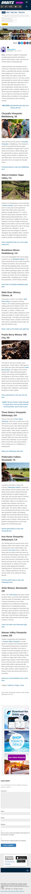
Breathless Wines (19, 259)
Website (3, 824)
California (10, 685)
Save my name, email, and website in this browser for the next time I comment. (15, 834)
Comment (4, 791)
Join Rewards (19, 2)
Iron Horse (11, 550)
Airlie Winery (13, 595)
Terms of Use (8, 891)
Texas (22, 685)
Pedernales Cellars (13, 487)
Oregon (16, 685)
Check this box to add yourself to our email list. (13, 840)
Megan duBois (11, 49)
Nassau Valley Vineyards (11, 641)
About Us (22, 891)
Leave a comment (17, 50)
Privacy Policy (15, 891)
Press (2, 891)
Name (3, 811)
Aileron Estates (8, 205)
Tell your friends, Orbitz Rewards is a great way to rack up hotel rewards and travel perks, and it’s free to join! (15, 404)
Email (3, 818)
